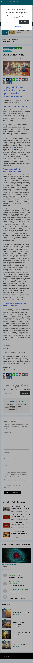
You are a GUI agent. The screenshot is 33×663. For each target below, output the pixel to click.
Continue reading (16, 26)
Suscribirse (24, 22)
